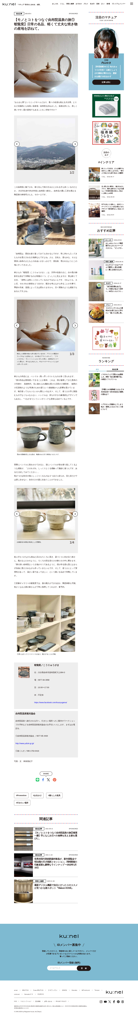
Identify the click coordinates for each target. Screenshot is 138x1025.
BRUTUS (25, 990)
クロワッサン (52, 990)
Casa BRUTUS (38, 990)
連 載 (108, 4)
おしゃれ (55, 4)
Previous (17, 144)
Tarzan (97, 990)
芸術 (97, 4)
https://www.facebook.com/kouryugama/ (50, 702)
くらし (62, 4)
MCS (15, 1001)
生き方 (92, 4)
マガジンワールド (26, 1001)
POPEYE (41, 994)
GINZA (64, 990)
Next (75, 144)
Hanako (74, 990)
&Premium (86, 990)
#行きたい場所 (22, 803)
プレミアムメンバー (118, 4)
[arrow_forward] (101, 1001)
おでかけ (79, 4)
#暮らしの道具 (54, 795)
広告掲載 (38, 1001)
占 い (103, 4)
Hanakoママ (28, 994)
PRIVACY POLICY (61, 1001)
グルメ (86, 4)
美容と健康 (70, 4)
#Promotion (21, 795)
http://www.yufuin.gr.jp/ (24, 743)
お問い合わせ (48, 1001)
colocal (17, 994)
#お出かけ (37, 795)
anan (16, 990)
